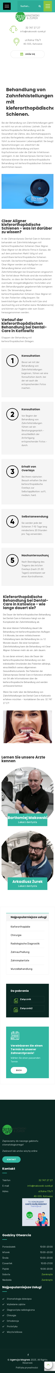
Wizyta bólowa (14, 1332)
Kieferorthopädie (20, 926)
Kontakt (11, 1159)
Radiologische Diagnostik (25, 943)
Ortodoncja (13, 1321)
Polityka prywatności (27, 1367)
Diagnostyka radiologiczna (21, 1310)
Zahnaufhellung (20, 952)
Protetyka (12, 1326)
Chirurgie (16, 935)
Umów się (30, 54)
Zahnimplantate (20, 960)
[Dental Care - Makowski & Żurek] (27, 17)
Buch (19, 1070)
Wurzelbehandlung (21, 968)
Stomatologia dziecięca (19, 1299)
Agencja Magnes (20, 1359)
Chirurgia (11, 1315)
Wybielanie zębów (16, 1304)
